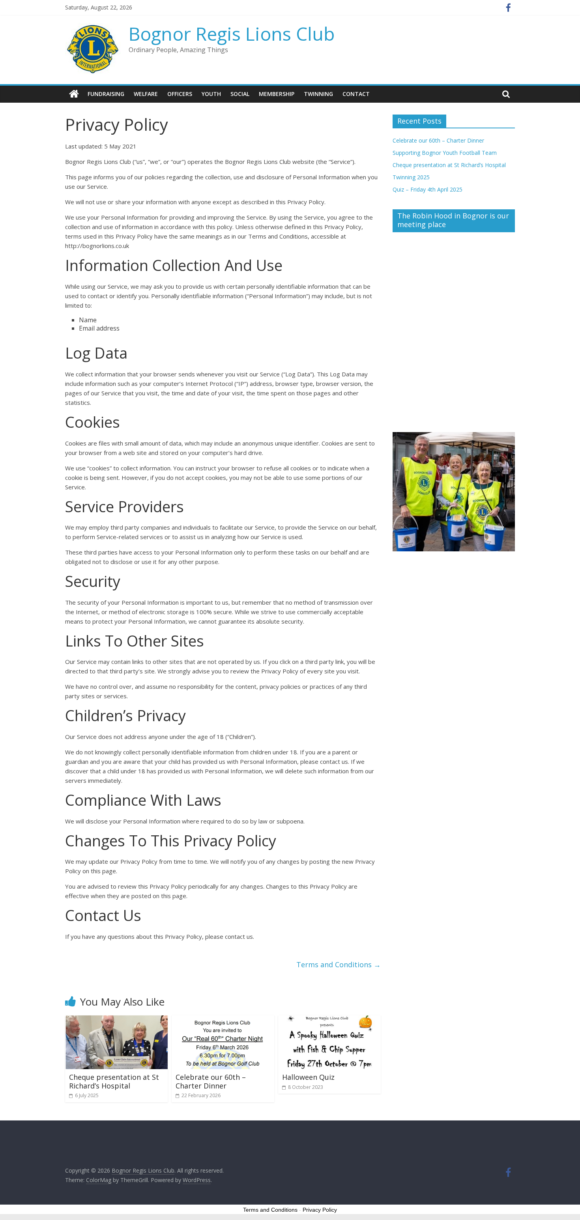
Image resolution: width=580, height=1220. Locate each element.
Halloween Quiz (308, 1077)
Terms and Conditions (338, 964)
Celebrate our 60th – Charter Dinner (211, 1081)
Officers (179, 94)
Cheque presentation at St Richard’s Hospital (114, 1081)
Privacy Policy (320, 1210)
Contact (356, 94)
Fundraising (106, 94)
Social (239, 94)
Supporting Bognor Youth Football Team (445, 152)
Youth (211, 94)
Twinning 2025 (411, 177)
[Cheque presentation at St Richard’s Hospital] (116, 1020)
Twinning (318, 94)
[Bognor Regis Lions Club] (74, 94)
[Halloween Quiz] (329, 1020)
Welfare (146, 94)
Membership (276, 94)
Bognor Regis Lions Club (232, 33)
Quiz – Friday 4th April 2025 (427, 189)
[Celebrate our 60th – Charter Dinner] (223, 1020)
